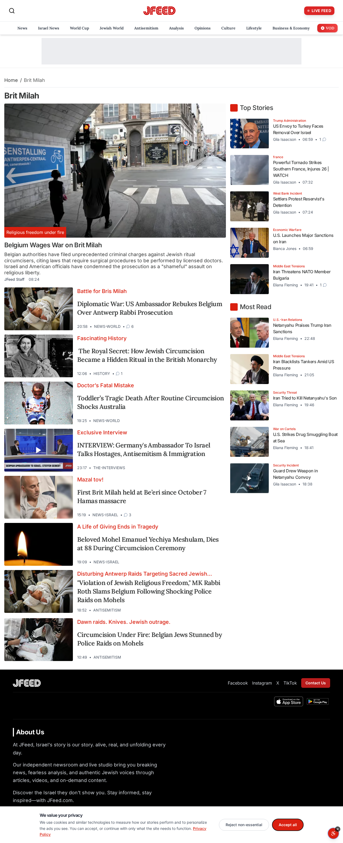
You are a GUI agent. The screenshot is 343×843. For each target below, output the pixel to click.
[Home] (159, 11)
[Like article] (198, 326)
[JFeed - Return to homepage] (27, 683)
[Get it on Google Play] (317, 701)
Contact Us (315, 683)
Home (11, 80)
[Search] (12, 10)
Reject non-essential (244, 824)
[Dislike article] (208, 326)
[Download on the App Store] (288, 701)
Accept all (288, 824)
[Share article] (218, 326)
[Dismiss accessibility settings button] (337, 829)
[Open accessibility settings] (333, 833)
